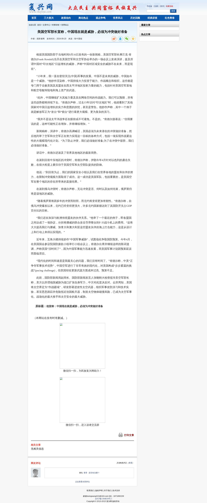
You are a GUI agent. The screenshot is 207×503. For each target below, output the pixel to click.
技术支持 (116, 490)
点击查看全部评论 (82, 482)
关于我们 (107, 490)
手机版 (149, 6)
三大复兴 (49, 18)
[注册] (156, 6)
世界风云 (118, 18)
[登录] (162, 6)
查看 (130, 463)
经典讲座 (152, 18)
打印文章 (129, 435)
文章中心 (46, 25)
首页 (34, 18)
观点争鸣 (100, 18)
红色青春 (170, 18)
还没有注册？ (94, 473)
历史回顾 (135, 18)
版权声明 (99, 490)
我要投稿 (169, 6)
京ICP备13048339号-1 (103, 499)
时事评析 (55, 25)
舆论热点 (83, 18)
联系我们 (90, 490)
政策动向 (66, 18)
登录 (85, 473)
